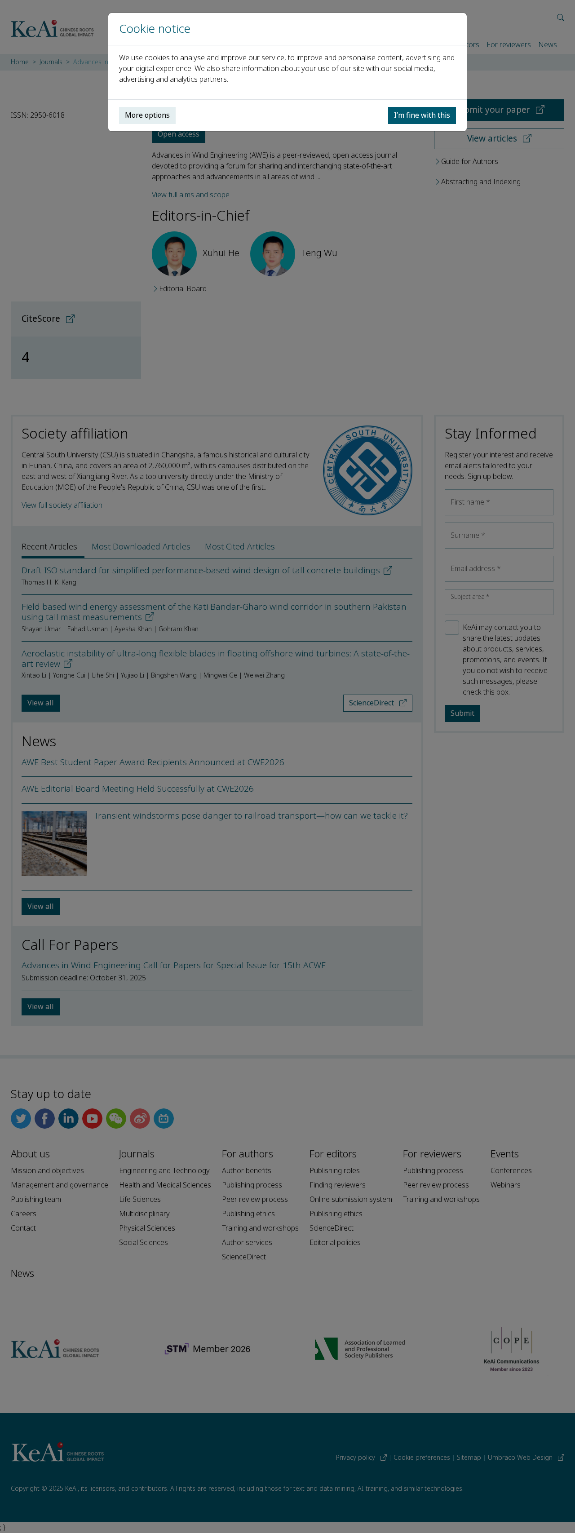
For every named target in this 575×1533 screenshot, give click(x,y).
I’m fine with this (422, 115)
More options (147, 115)
